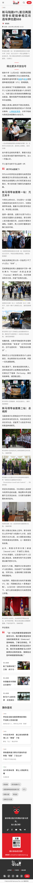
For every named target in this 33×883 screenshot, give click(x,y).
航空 (25, 79)
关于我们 (9, 870)
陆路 (20, 79)
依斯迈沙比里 (8, 799)
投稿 (29, 3)
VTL (24, 789)
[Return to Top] (29, 879)
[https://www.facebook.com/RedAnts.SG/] (12, 829)
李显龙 (15, 794)
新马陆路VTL (16, 784)
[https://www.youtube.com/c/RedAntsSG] (16, 829)
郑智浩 (7, 23)
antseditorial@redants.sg (19, 855)
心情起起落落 (14, 111)
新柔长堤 (6, 794)
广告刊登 (16, 870)
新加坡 (6, 784)
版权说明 (23, 870)
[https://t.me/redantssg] (24, 829)
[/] (16, 2)
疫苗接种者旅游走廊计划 (11, 789)
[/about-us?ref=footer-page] (20, 829)
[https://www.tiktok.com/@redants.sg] (8, 829)
